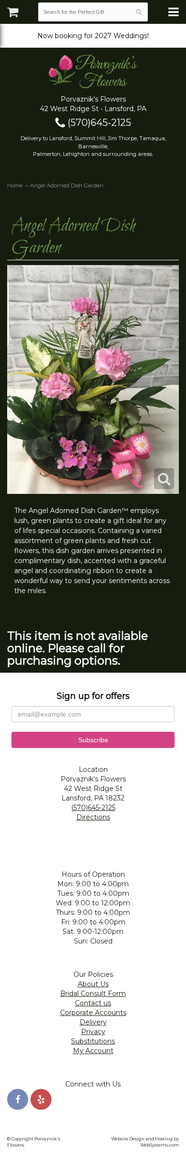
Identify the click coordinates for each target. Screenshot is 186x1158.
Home (14, 185)
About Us (93, 984)
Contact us (93, 1003)
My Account (93, 1050)
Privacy (93, 1031)
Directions (93, 817)
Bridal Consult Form (93, 993)
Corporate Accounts (93, 1012)
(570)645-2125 (98, 122)
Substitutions (93, 1041)
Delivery (93, 1022)
